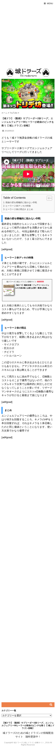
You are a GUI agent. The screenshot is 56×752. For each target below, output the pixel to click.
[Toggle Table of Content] (47, 198)
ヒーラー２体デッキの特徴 (18, 206)
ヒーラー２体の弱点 (15, 209)
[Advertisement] (28, 36)
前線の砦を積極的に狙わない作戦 (21, 202)
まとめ (30, 209)
